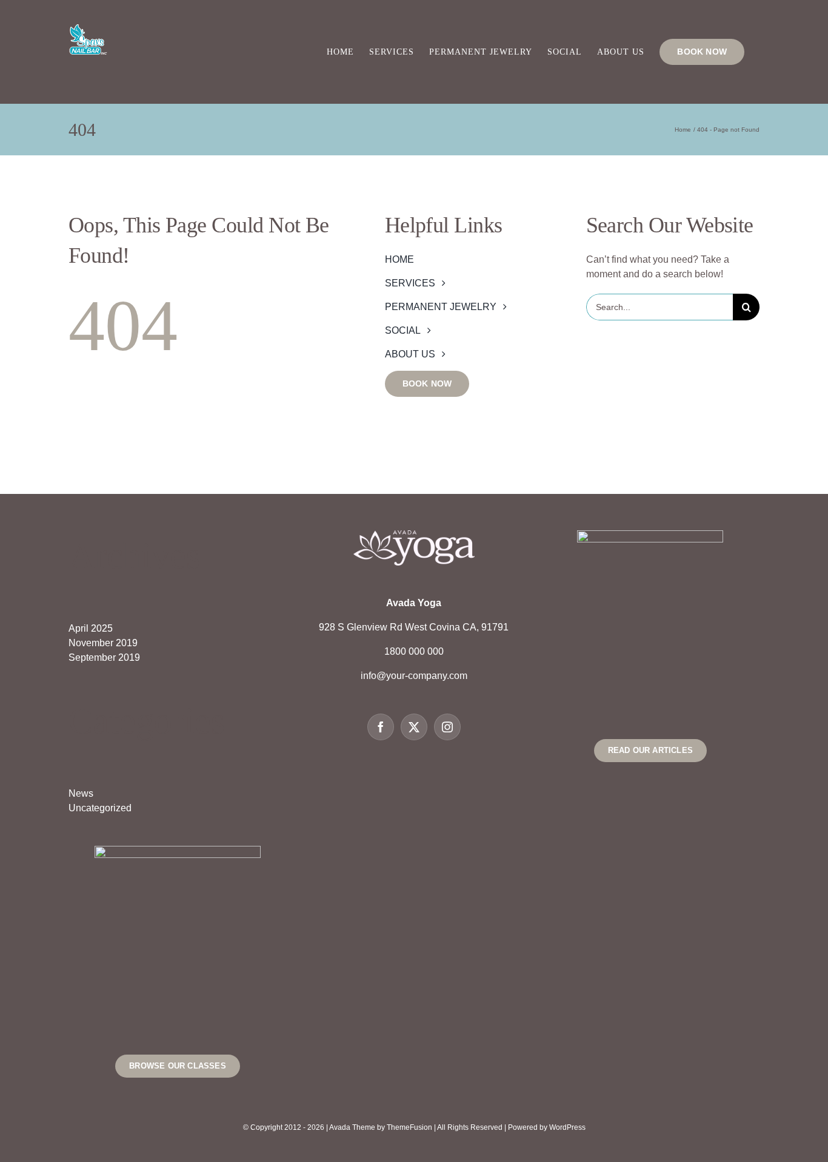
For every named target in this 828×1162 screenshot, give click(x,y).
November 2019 (103, 643)
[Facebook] (380, 727)
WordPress (567, 1127)
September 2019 (104, 657)
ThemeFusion (409, 1127)
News (80, 793)
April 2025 (90, 628)
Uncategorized (100, 808)
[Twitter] (414, 727)
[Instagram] (447, 727)
